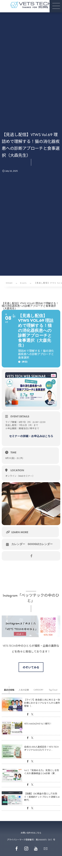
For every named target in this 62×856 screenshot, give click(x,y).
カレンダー (18, 544)
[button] (56, 6)
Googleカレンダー (40, 544)
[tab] (9, 690)
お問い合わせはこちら (31, 832)
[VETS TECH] (31, 4)
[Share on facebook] (31, 556)
